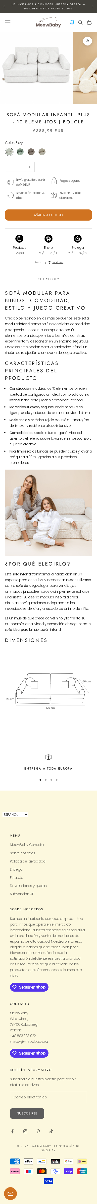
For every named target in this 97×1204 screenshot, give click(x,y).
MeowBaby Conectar (27, 844)
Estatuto (16, 877)
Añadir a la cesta (48, 215)
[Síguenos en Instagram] (25, 1131)
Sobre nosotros (22, 853)
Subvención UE (22, 893)
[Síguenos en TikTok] (51, 1131)
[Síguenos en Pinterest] (38, 1131)
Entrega (16, 869)
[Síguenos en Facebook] (12, 1131)
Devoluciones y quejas (28, 885)
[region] (48, 762)
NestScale (57, 262)
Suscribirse (27, 1113)
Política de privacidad (28, 861)
